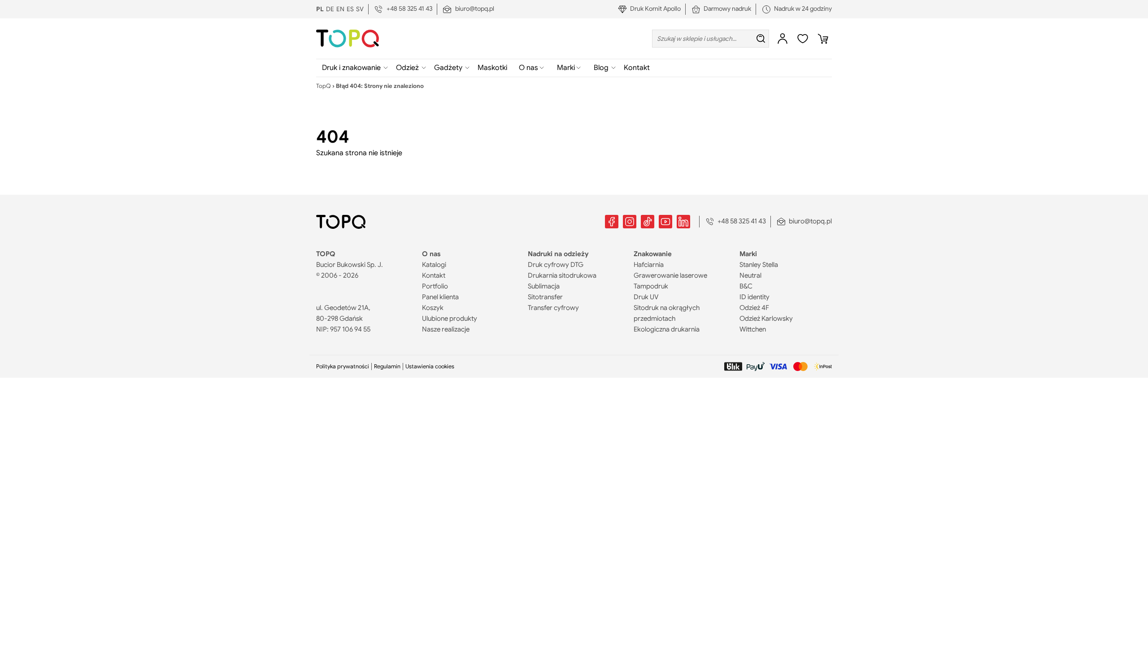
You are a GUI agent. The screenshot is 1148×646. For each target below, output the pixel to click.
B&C (745, 286)
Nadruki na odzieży (558, 254)
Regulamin (387, 366)
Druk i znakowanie (351, 67)
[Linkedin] (683, 221)
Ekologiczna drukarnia (667, 329)
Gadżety (448, 67)
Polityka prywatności (342, 366)
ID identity (754, 297)
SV (360, 9)
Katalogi (434, 265)
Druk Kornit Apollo (655, 8)
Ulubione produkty (449, 318)
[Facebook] (611, 221)
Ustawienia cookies (429, 366)
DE (330, 9)
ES (350, 9)
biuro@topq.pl (474, 8)
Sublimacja (544, 286)
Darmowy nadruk (727, 8)
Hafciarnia (649, 265)
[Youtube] (665, 221)
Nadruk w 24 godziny (803, 8)
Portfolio (435, 286)
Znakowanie (653, 254)
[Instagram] (629, 221)
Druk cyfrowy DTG (555, 265)
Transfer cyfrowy (553, 308)
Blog (601, 67)
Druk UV (646, 297)
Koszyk (433, 308)
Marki (572, 70)
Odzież (407, 67)
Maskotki (492, 67)
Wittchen (752, 329)
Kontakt (637, 67)
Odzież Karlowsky (766, 318)
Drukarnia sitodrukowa (562, 275)
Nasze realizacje (446, 329)
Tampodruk (651, 286)
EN (340, 9)
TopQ (323, 86)
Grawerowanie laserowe (670, 275)
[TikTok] (647, 221)
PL (320, 9)
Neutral (750, 275)
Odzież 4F (754, 308)
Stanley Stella (758, 265)
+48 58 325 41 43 (409, 8)
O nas (534, 70)
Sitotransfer (545, 297)
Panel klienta (440, 297)
